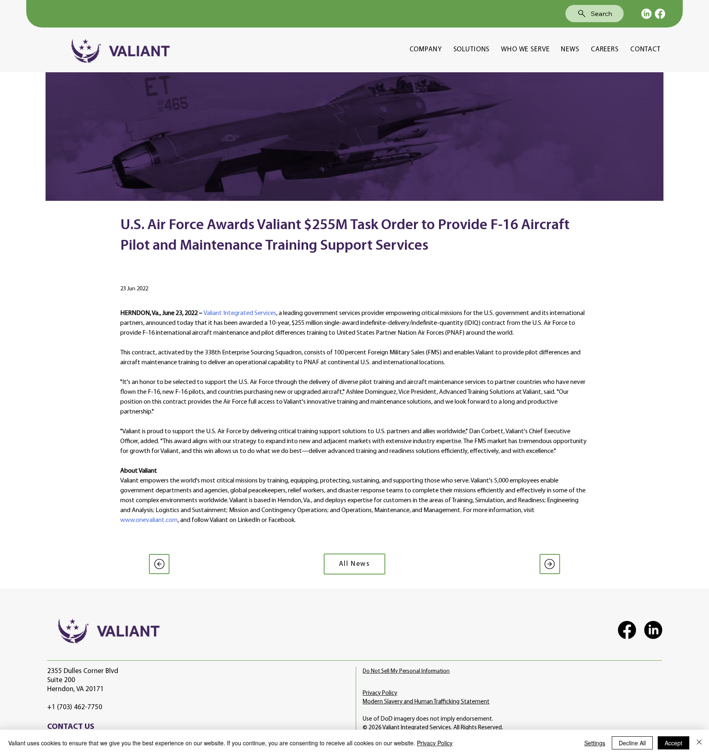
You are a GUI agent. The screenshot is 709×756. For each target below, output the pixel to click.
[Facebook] (660, 14)
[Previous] (159, 564)
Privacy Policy (380, 693)
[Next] (550, 564)
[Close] (699, 742)
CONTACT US (70, 727)
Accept (673, 743)
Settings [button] (594, 743)
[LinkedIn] (646, 14)
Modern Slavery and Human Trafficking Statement (426, 702)
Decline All (632, 743)
